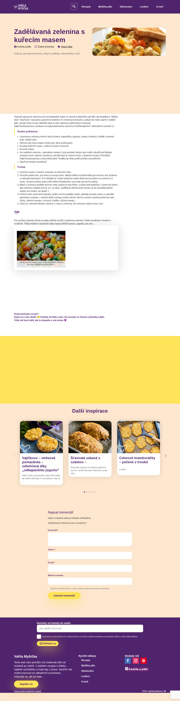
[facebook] (128, 661)
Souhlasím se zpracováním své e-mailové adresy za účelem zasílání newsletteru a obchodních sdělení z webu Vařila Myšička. (90, 637)
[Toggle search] (74, 6)
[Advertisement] (51, 78)
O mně (159, 6)
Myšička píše (105, 6)
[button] (165, 455)
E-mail (51, 563)
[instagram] (136, 661)
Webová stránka (55, 575)
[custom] (143, 661)
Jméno (52, 550)
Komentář (53, 530)
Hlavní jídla (66, 47)
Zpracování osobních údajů (27, 691)
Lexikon (144, 6)
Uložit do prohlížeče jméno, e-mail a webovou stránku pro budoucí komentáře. (80, 589)
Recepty (86, 6)
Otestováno (126, 6)
